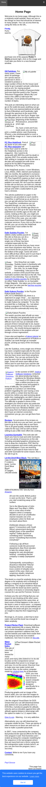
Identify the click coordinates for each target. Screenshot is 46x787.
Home (3, 2)
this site (36, 638)
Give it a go (9, 717)
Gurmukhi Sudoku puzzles (16, 279)
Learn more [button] (34, 776)
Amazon (8, 492)
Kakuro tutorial (32, 336)
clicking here (18, 671)
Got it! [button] (23, 782)
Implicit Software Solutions (28, 373)
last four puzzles (34, 285)
